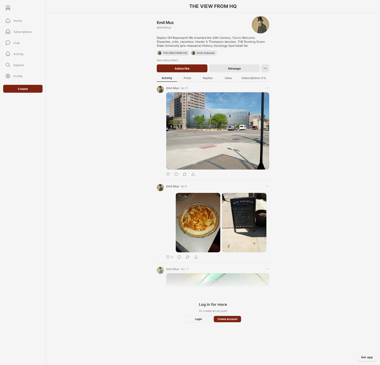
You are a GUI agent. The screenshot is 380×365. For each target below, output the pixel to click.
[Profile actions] (265, 68)
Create (23, 89)
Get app (367, 357)
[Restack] (184, 174)
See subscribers (167, 60)
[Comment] (176, 174)
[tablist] (213, 78)
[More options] (267, 88)
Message (234, 68)
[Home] (8, 8)
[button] (23, 20)
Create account (228, 319)
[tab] (167, 78)
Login (198, 319)
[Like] (168, 174)
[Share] (193, 174)
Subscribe (182, 68)
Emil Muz (172, 88)
